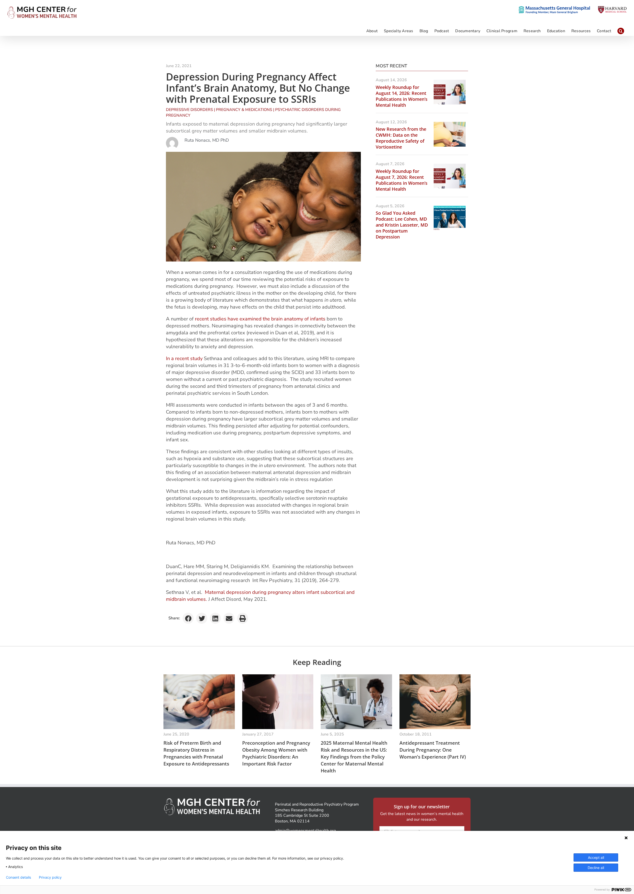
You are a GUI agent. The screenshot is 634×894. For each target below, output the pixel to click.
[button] (620, 31)
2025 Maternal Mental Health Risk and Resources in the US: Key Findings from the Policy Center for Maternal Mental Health (354, 757)
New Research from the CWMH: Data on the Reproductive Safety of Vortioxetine (401, 138)
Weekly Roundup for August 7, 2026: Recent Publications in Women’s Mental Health (401, 180)
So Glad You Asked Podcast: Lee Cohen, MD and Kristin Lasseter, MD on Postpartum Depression (402, 225)
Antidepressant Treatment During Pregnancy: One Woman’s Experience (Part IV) (432, 750)
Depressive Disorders (189, 109)
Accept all (596, 857)
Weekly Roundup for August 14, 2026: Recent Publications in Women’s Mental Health (401, 96)
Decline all (596, 868)
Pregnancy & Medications (244, 109)
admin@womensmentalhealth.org (305, 830)
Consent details (18, 877)
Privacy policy (50, 877)
